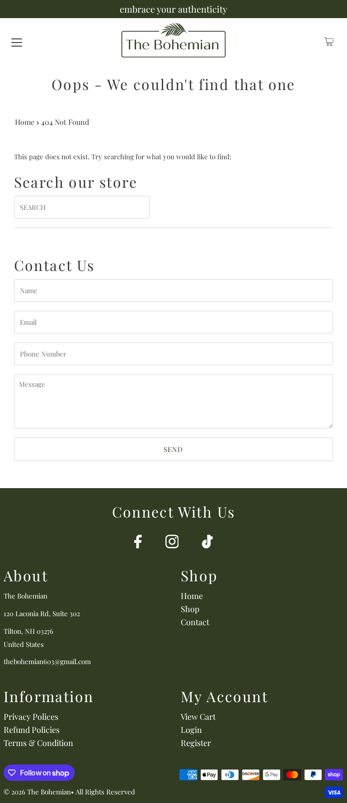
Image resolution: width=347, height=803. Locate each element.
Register (196, 742)
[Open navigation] (17, 41)
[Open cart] (329, 41)
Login (191, 729)
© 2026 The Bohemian (37, 791)
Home (24, 122)
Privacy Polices (31, 716)
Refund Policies (32, 729)
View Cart (198, 716)
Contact (195, 622)
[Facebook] (138, 543)
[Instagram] (172, 543)
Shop (190, 608)
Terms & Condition (38, 742)
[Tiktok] (207, 543)
